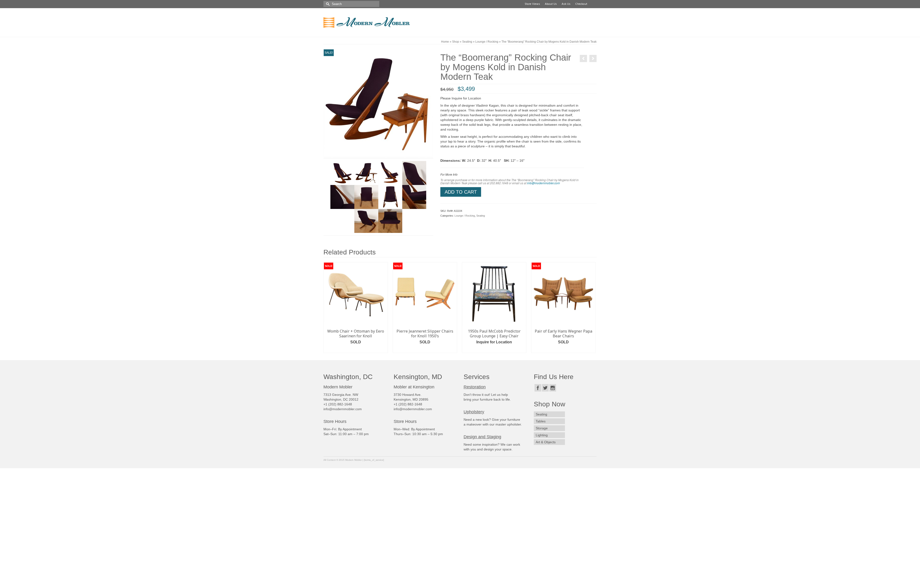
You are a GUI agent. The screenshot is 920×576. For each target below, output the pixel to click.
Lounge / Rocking (464, 215)
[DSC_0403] (390, 221)
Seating (480, 215)
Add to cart (461, 192)
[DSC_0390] (342, 197)
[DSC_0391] (366, 197)
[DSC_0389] (414, 173)
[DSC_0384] (390, 173)
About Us (550, 4)
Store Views (531, 4)
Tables (541, 422)
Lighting (542, 436)
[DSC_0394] (390, 197)
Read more (362, 349)
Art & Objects (546, 442)
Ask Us (565, 4)
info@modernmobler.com (543, 183)
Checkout (580, 4)
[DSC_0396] (342, 173)
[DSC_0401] (366, 221)
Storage (542, 429)
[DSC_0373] (366, 173)
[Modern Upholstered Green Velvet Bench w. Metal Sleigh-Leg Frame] (583, 58)
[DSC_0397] (414, 197)
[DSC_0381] (378, 103)
